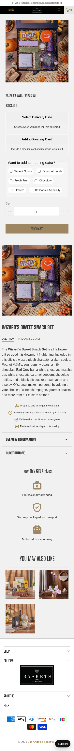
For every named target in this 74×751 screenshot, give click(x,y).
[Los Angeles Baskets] (37, 10)
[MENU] (2, 10)
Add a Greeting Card (37, 139)
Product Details (29, 338)
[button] (37, 439)
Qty (8, 203)
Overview (8, 338)
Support (63, 743)
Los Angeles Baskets (41, 741)
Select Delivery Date (37, 117)
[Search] (59, 10)
